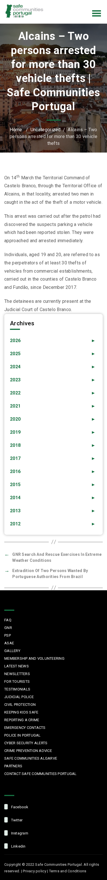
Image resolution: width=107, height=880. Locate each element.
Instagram (79, 4)
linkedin (17, 846)
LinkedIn (91, 4)
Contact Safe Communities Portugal (40, 774)
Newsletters (17, 674)
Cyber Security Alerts (25, 743)
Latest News (16, 666)
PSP (7, 635)
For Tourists (17, 681)
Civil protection (20, 704)
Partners (13, 766)
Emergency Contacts (25, 727)
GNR (8, 628)
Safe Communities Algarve (30, 758)
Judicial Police (19, 697)
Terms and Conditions (67, 871)
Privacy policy (34, 871)
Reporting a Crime (21, 720)
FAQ (7, 620)
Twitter (67, 4)
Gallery (12, 651)
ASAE (9, 643)
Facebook (55, 4)
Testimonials (17, 689)
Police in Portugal (22, 735)
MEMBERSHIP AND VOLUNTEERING (34, 658)
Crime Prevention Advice (28, 751)
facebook (19, 807)
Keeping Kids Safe (21, 712)
